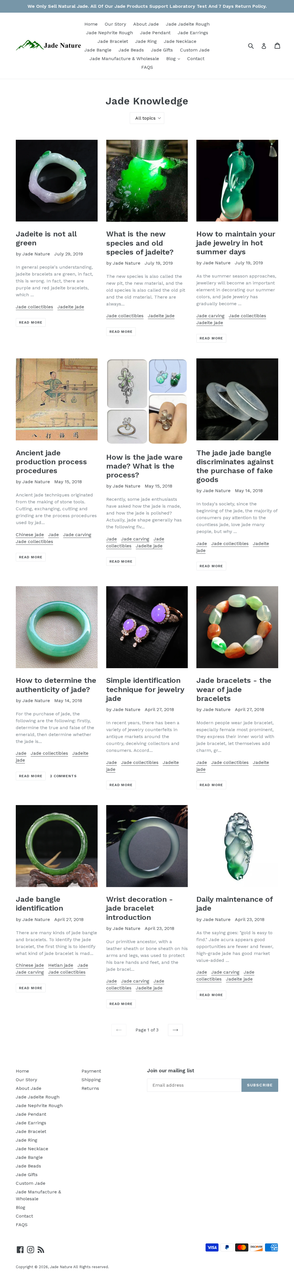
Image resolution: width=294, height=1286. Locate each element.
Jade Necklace (180, 41)
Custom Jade (195, 50)
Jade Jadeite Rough (188, 24)
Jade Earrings (193, 32)
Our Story (115, 24)
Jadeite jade (70, 306)
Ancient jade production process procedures (51, 461)
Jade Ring (146, 41)
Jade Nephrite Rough (109, 32)
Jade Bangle (97, 50)
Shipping (91, 1079)
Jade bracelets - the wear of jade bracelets (233, 689)
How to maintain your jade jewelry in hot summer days (235, 243)
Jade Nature (61, 1267)
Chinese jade (30, 534)
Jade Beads (131, 50)
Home (91, 24)
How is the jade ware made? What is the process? (144, 466)
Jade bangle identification (39, 903)
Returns (90, 1088)
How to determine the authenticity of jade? (56, 684)
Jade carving (210, 315)
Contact (195, 58)
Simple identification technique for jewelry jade (145, 689)
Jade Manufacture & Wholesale (124, 58)
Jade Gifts (162, 50)
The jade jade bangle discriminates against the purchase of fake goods (235, 466)
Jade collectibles (34, 306)
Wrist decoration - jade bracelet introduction (139, 908)
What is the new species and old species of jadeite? (140, 243)
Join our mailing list (170, 1070)
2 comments (63, 776)
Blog (174, 58)
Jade (53, 534)
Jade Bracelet (113, 41)
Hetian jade (60, 965)
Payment (91, 1071)
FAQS (147, 67)
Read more (30, 322)
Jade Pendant (155, 32)
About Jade (146, 24)
